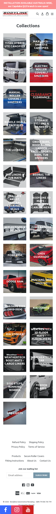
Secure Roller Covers (34, 456)
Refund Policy (19, 442)
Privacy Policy (18, 447)
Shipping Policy (36, 442)
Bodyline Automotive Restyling (22, 502)
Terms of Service (36, 447)
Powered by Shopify (27, 505)
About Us (31, 460)
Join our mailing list (28, 469)
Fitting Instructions (14, 460)
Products (16, 456)
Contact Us (45, 460)
